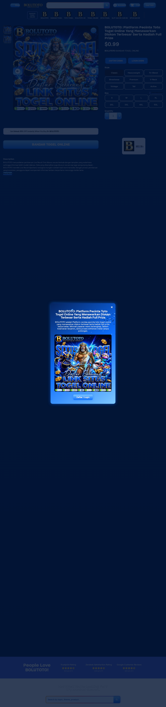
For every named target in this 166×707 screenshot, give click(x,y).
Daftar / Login (83, 397)
